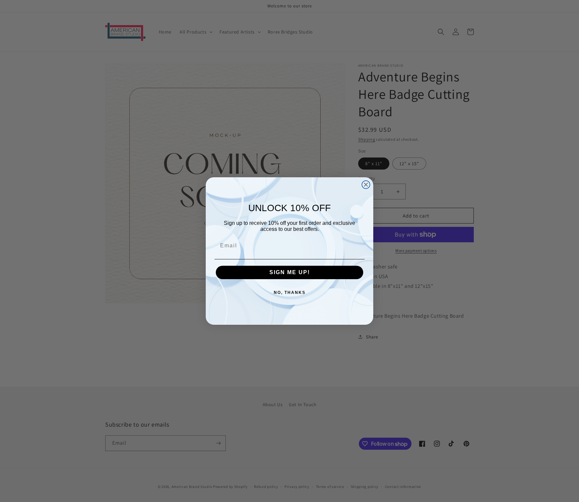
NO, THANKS (290, 292)
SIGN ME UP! (289, 272)
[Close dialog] (366, 185)
